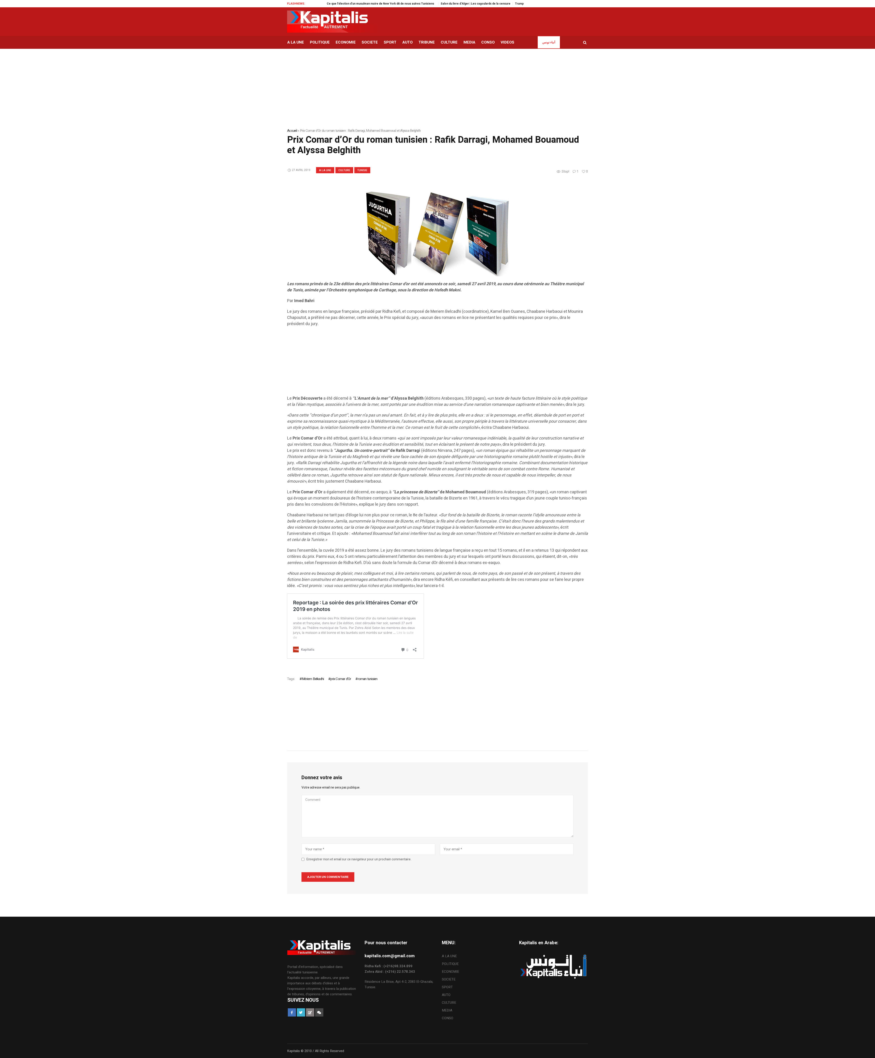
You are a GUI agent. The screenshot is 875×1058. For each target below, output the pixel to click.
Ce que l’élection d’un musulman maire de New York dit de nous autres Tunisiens (342, 4)
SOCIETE (449, 979)
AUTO (446, 994)
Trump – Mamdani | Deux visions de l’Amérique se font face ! (516, 4)
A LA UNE (325, 170)
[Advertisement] (424, 363)
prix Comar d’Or (340, 678)
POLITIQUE (450, 963)
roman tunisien (367, 678)
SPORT (447, 987)
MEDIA (447, 1010)
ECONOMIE (450, 971)
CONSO (447, 1018)
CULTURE (344, 170)
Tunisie (362, 170)
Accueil (292, 130)
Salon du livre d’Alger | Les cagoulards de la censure (436, 4)
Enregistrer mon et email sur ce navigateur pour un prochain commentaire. (358, 859)
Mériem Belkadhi (313, 678)
